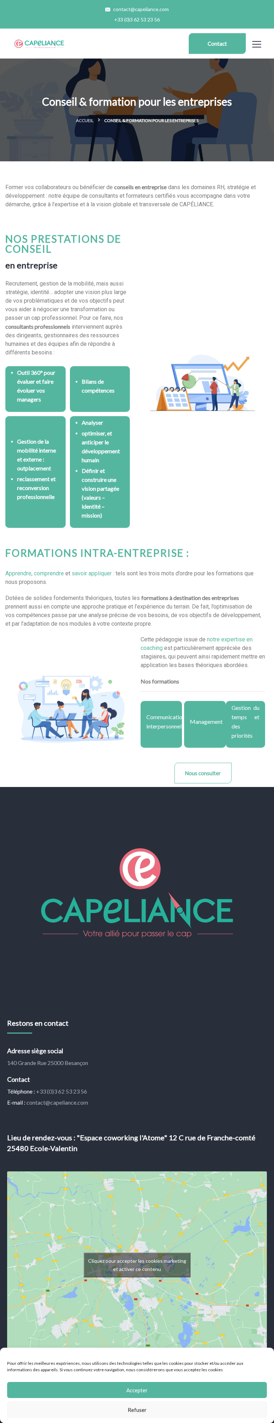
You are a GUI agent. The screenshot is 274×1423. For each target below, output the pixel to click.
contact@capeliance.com (140, 9)
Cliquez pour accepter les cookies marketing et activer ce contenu (137, 1265)
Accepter (137, 1390)
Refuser (137, 1410)
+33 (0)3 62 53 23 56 (137, 19)
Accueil (84, 120)
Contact (217, 43)
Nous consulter (203, 773)
